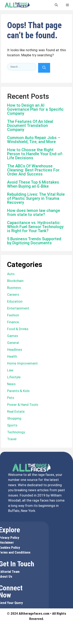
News (11, 384)
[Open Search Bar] (56, 5)
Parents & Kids (18, 391)
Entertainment (18, 308)
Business (14, 288)
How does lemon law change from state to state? (33, 212)
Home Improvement (22, 363)
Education (15, 301)
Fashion (13, 315)
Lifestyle (13, 377)
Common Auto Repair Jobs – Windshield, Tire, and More (33, 139)
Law (10, 370)
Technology (16, 432)
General (13, 343)
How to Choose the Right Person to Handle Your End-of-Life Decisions (35, 153)
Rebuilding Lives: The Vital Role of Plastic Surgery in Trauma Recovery (36, 198)
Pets (10, 398)
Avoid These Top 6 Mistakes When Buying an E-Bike (33, 184)
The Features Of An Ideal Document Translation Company (30, 125)
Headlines (14, 350)
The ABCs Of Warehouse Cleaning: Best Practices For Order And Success (33, 170)
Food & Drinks (17, 329)
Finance (13, 322)
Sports (12, 425)
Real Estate (16, 411)
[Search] (44, 68)
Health (12, 356)
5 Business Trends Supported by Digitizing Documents (34, 240)
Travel (11, 439)
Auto (11, 274)
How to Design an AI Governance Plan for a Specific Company (35, 109)
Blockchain (15, 281)
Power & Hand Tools (22, 405)
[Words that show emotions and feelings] (17, 5)
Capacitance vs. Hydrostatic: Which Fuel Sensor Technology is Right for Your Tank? (35, 226)
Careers (13, 294)
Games (12, 336)
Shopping (14, 418)
